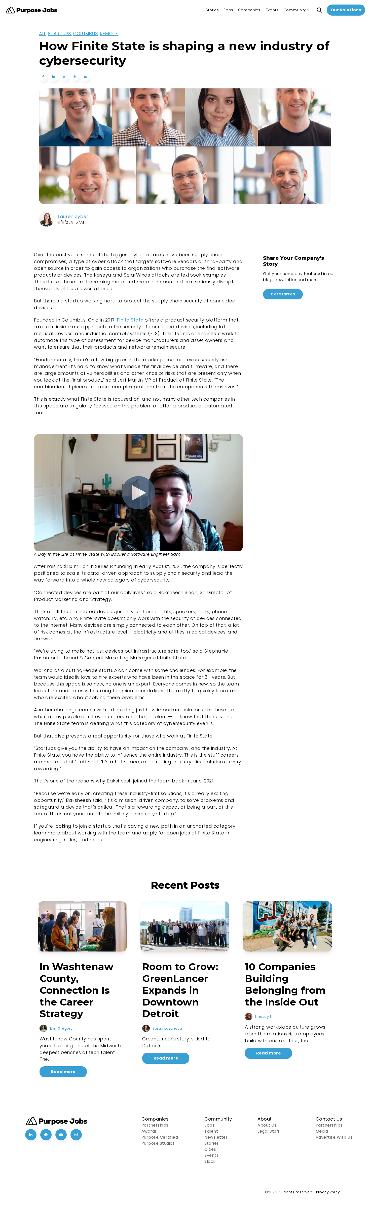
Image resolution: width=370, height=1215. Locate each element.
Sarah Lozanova (167, 1028)
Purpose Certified (159, 1137)
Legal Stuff (268, 1131)
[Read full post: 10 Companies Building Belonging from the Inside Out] (287, 926)
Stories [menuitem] (212, 10)
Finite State (130, 320)
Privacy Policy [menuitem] (328, 1192)
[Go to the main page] (31, 10)
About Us (266, 1125)
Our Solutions (346, 10)
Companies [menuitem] (249, 10)
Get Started (283, 294)
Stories (211, 1143)
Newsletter (216, 1137)
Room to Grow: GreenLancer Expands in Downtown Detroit (180, 990)
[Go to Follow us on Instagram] (76, 1134)
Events (211, 1155)
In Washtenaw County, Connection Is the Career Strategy (77, 990)
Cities (210, 1149)
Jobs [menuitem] (228, 10)
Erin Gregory (61, 1028)
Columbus (85, 33)
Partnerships (154, 1125)
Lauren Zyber (73, 216)
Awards (149, 1131)
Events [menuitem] (271, 10)
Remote (109, 33)
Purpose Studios (158, 1143)
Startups (59, 33)
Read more (63, 1072)
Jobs (209, 1125)
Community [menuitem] (294, 10)
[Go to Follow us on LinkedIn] (30, 1134)
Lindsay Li (264, 1016)
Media (322, 1131)
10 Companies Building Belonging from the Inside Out (285, 984)
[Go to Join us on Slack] (46, 1134)
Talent (211, 1131)
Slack (210, 1161)
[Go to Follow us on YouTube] (61, 1134)
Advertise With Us (334, 1137)
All (42, 33)
